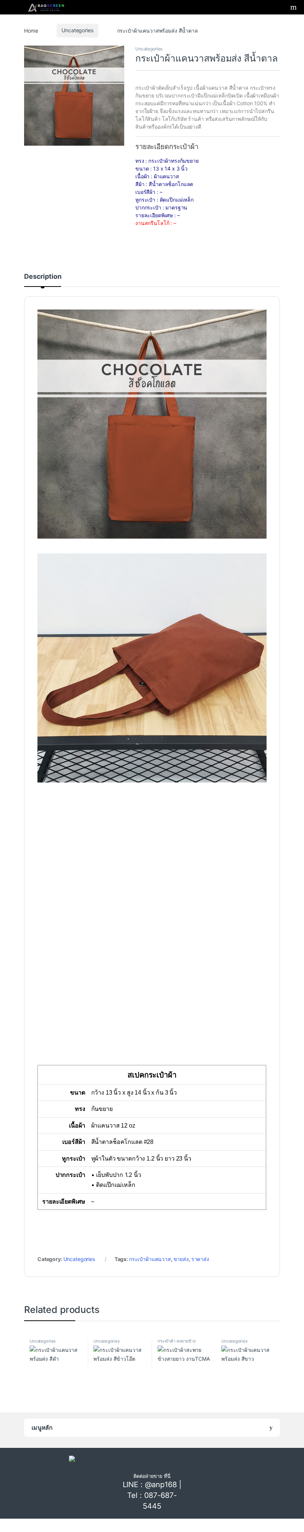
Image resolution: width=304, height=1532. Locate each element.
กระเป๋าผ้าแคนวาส (150, 1259)
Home (31, 30)
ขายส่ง (181, 1259)
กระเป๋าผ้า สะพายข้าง (176, 1341)
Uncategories (77, 30)
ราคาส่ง (200, 1259)
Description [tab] (42, 276)
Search (294, 7)
